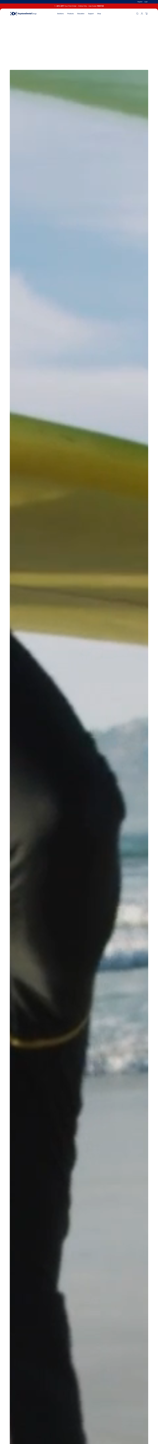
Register (140, 1)
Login (146, 1)
